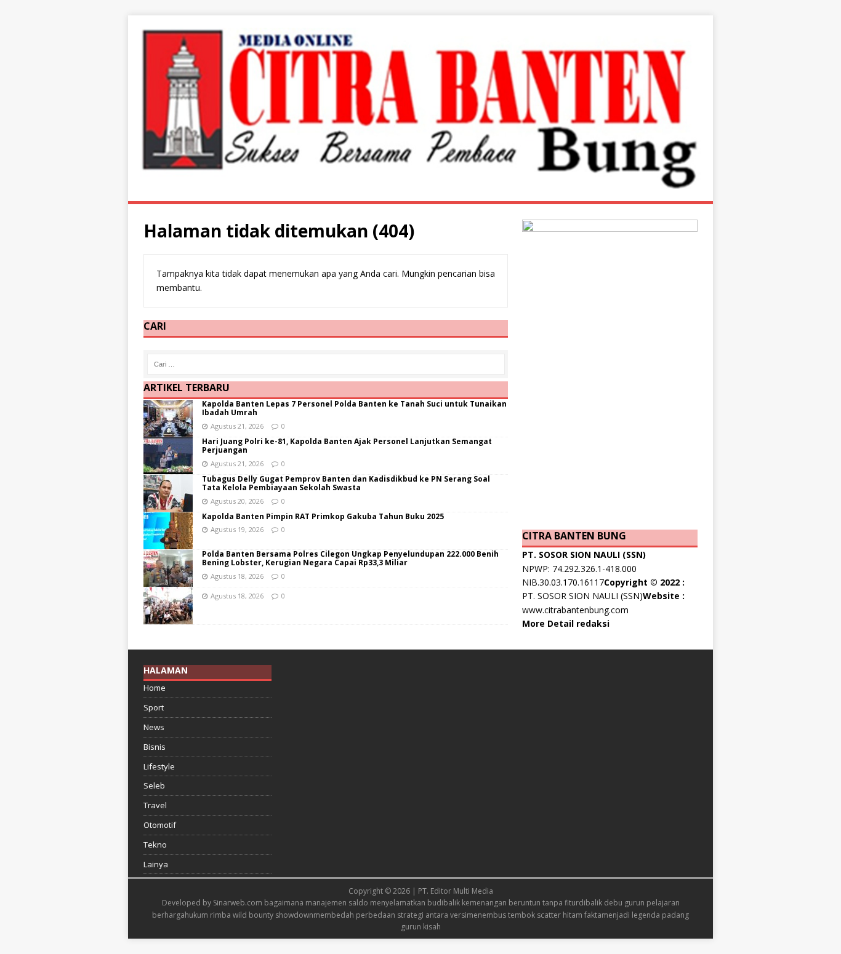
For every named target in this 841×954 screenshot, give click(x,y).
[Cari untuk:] (326, 364)
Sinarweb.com (237, 902)
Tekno (155, 844)
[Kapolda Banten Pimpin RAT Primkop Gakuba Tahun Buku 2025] (168, 542)
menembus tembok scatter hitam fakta (534, 915)
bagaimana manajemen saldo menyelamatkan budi (353, 902)
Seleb (154, 785)
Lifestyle (159, 766)
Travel (155, 805)
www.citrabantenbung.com (575, 610)
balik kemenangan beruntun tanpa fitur (511, 902)
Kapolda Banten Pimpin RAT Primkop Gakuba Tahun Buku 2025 (323, 516)
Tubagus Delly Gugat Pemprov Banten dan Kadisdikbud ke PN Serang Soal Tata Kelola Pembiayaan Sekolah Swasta (346, 483)
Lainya (155, 864)
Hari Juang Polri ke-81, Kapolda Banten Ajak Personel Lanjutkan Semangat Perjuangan (347, 445)
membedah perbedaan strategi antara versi (390, 915)
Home (154, 687)
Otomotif (159, 824)
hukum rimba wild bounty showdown (249, 915)
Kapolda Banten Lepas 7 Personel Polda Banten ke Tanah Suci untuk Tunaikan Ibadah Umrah (354, 408)
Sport (153, 707)
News (153, 727)
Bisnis (154, 746)
